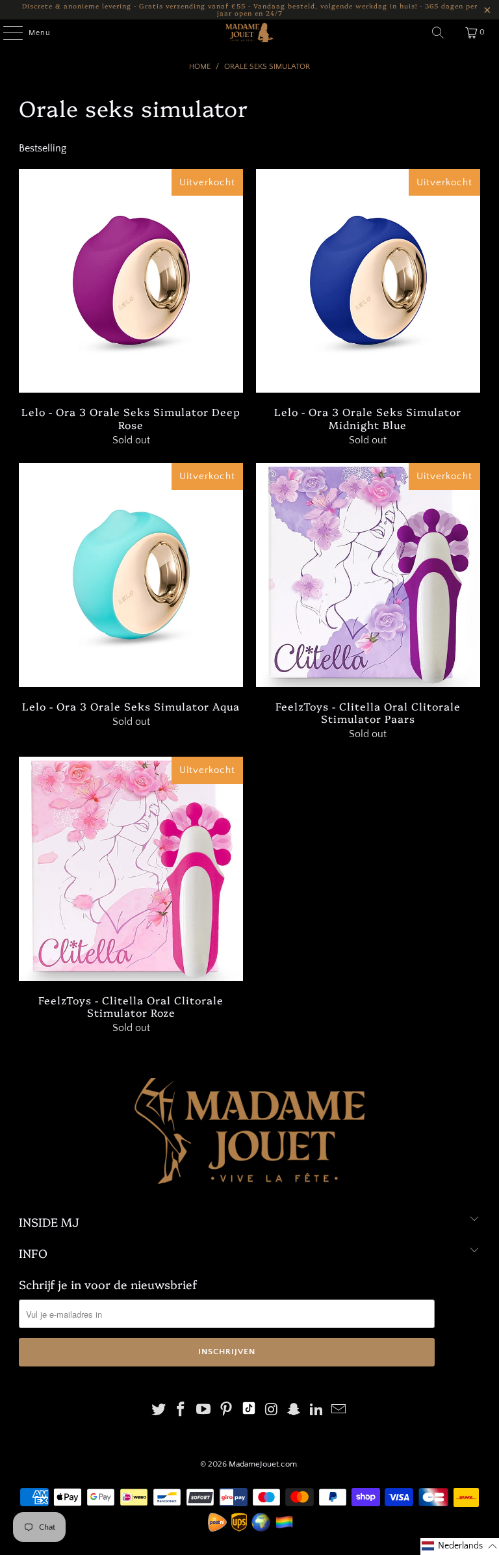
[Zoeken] (438, 33)
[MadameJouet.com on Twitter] (158, 1411)
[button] (459, 1546)
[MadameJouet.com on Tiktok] (249, 1411)
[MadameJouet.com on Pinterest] (226, 1411)
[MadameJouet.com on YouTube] (204, 1411)
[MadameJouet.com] (249, 33)
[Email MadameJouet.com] (339, 1411)
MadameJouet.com (263, 1464)
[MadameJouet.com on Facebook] (181, 1411)
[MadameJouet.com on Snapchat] (294, 1411)
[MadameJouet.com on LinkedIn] (316, 1411)
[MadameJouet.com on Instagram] (271, 1411)
